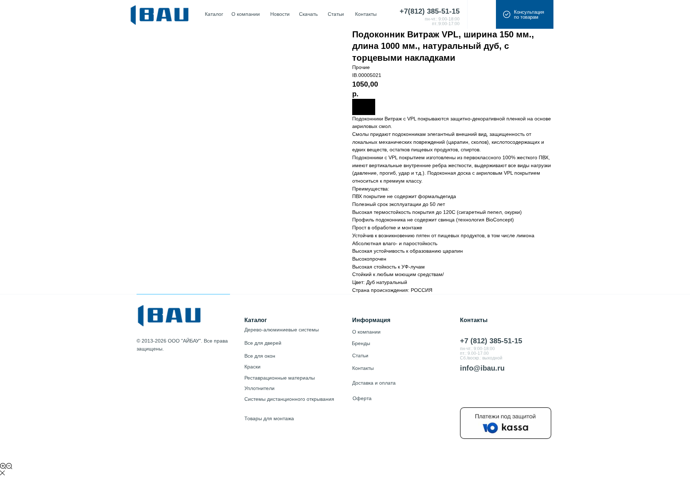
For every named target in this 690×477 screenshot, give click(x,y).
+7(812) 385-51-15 (430, 11)
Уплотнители (259, 388)
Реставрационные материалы (279, 378)
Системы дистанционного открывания (289, 399)
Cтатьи (360, 355)
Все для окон (259, 356)
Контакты (363, 368)
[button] (524, 14)
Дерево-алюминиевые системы (281, 329)
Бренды (361, 343)
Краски (252, 367)
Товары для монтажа (269, 418)
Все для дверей (262, 343)
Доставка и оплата (374, 383)
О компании (366, 332)
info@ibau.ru (482, 368)
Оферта (362, 398)
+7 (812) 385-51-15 (491, 341)
